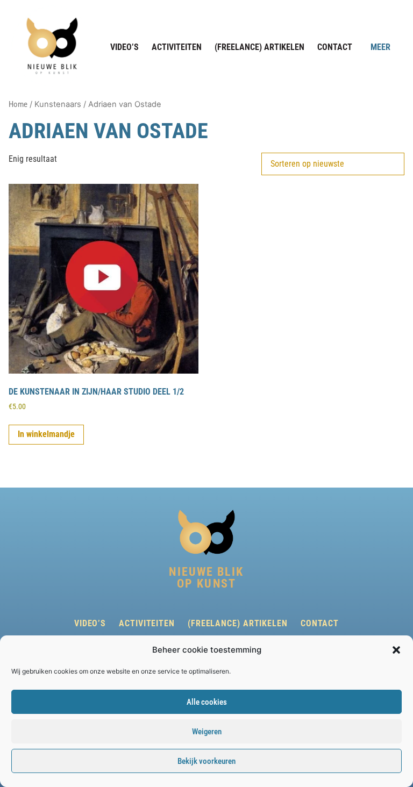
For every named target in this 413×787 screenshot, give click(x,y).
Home (18, 104)
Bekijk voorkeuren (206, 761)
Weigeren (207, 731)
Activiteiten (177, 47)
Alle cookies (207, 702)
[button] (396, 650)
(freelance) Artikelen (259, 47)
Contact (334, 47)
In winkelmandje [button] (46, 434)
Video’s (124, 47)
